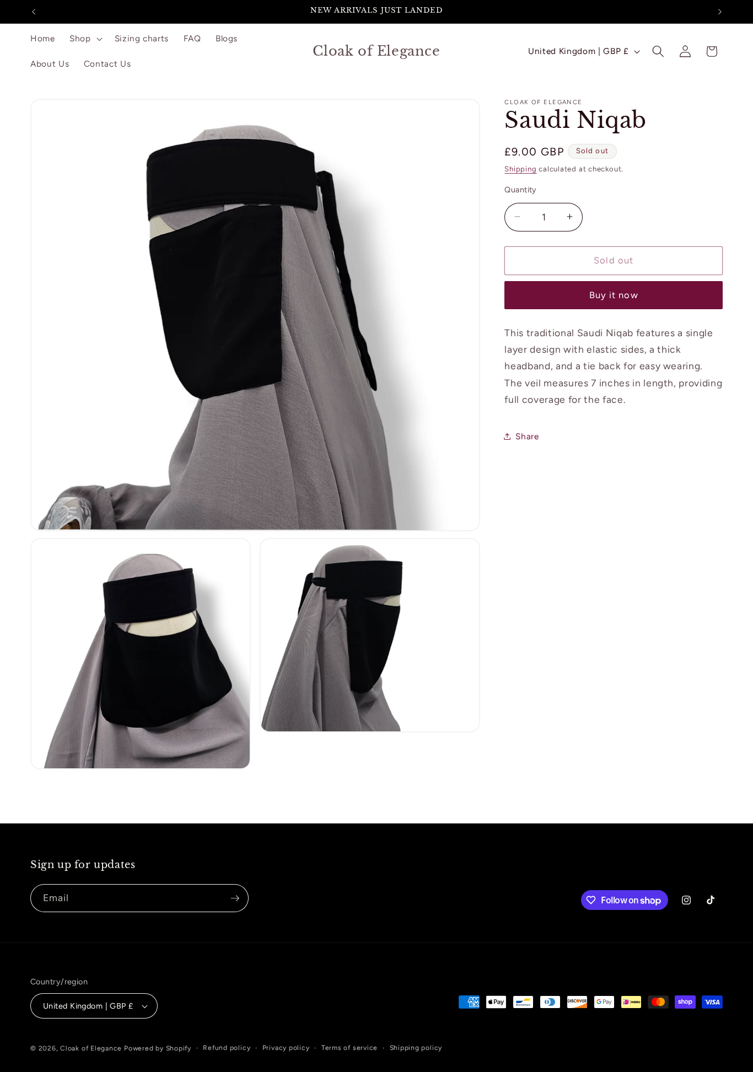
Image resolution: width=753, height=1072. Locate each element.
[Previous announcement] (33, 11)
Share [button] (527, 435)
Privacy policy (286, 1048)
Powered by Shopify (157, 1048)
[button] (84, 38)
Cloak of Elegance (91, 1048)
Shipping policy (416, 1048)
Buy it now (613, 294)
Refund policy (226, 1048)
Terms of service (349, 1048)
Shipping (520, 168)
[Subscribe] (235, 898)
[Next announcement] (720, 11)
